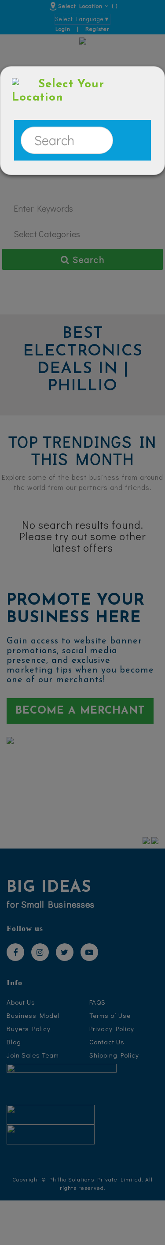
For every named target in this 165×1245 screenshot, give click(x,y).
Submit (128, 140)
